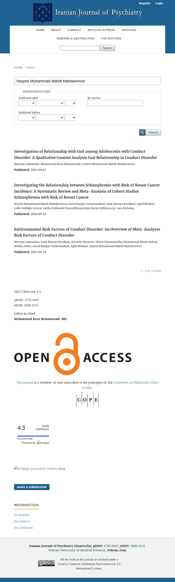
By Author (94, 98)
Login (159, 3)
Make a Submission (32, 487)
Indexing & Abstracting (76, 38)
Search (107, 47)
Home (40, 30)
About (56, 30)
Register (145, 3)
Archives (128, 30)
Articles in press (101, 30)
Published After (28, 98)
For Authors (111, 38)
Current (74, 30)
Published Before (29, 112)
